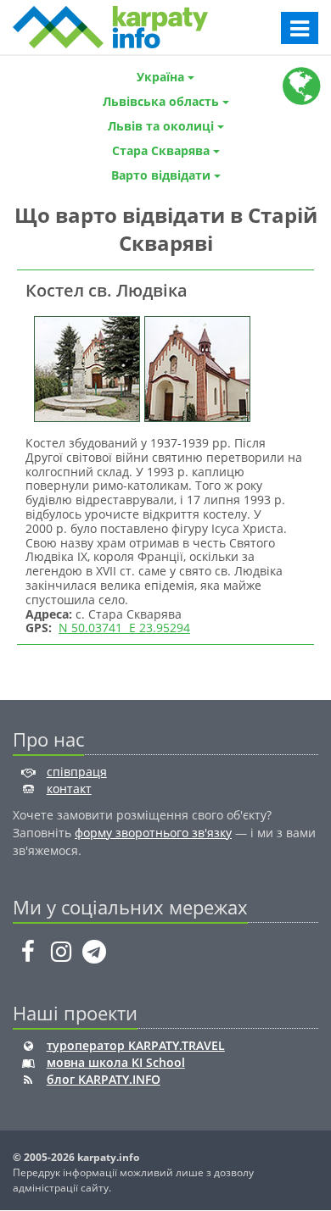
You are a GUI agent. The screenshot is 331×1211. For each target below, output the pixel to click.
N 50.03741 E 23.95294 (124, 627)
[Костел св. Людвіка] (85, 367)
